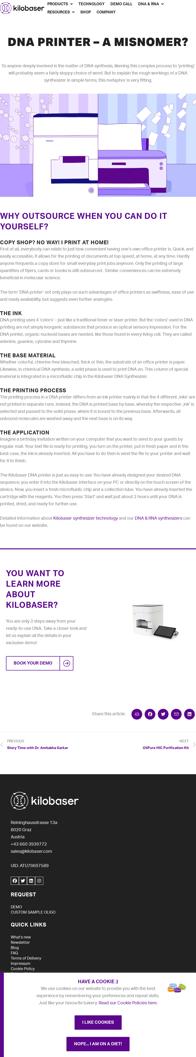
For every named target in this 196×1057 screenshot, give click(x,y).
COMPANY (106, 12)
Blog (15, 948)
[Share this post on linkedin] (189, 714)
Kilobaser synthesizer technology (85, 518)
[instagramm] (39, 881)
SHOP (85, 12)
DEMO (16, 907)
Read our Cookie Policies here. (128, 1003)
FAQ (14, 953)
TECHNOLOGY (91, 4)
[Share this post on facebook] (150, 714)
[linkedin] (31, 881)
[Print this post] (136, 714)
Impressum (20, 964)
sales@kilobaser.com (31, 851)
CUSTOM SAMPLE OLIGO (33, 912)
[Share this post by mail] (176, 714)
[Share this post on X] (163, 714)
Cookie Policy (23, 969)
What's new (21, 937)
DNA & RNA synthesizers (158, 518)
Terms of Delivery (26, 958)
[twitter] (23, 881)
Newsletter (20, 942)
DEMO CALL (121, 4)
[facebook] (15, 881)
